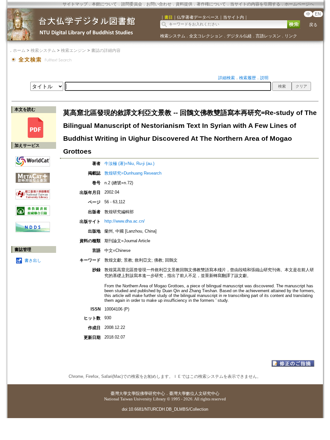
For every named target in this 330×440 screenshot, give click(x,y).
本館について (104, 4)
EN (318, 14)
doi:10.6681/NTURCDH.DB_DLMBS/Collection (165, 409)
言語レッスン (268, 35)
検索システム (172, 35)
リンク (291, 35)
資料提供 (184, 4)
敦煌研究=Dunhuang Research (132, 173)
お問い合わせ (158, 4)
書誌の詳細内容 (106, 50)
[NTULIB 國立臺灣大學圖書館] (32, 191)
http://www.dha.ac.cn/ (124, 221)
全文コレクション (206, 35)
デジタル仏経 (239, 35)
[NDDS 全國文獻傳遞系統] (32, 230)
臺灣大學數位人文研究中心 (194, 393)
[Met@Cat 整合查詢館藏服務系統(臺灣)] (32, 175)
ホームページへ (299, 4)
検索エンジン (73, 50)
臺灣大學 (119, 393)
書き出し (32, 260)
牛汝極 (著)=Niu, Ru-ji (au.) (129, 163)
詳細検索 (226, 77)
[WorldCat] (32, 160)
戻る (313, 24)
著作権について (211, 4)
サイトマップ (75, 4)
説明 (264, 77)
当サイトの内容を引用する (255, 4)
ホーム (19, 50)
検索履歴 (247, 77)
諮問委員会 (131, 4)
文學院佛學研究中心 (146, 393)
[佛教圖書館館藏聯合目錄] (32, 208)
